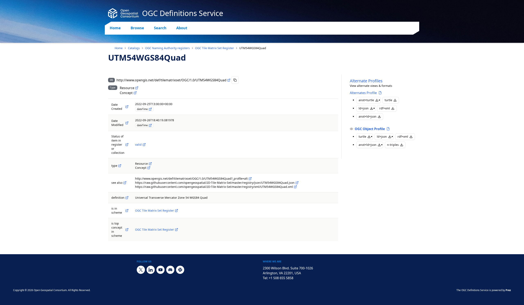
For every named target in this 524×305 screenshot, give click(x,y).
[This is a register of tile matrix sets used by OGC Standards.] (176, 210)
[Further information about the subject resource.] (124, 182)
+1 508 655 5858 (281, 278)
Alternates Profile (363, 93)
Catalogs (134, 48)
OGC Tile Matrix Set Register (214, 48)
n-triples (393, 145)
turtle (388, 100)
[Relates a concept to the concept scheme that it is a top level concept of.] (127, 229)
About (181, 27)
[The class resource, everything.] (136, 88)
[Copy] (235, 80)
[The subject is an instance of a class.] (119, 165)
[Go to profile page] (380, 92)
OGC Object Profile (370, 129)
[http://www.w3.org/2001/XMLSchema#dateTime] (150, 109)
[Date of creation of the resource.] (127, 106)
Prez (508, 290)
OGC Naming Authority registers (167, 48)
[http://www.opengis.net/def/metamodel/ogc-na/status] (127, 144)
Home (115, 27)
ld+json (364, 108)
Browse (137, 27)
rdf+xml (384, 108)
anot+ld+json (367, 116)
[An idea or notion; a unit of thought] (135, 92)
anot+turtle (366, 100)
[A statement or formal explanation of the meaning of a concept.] (127, 197)
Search (160, 27)
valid (138, 144)
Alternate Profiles (366, 81)
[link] (252, 48)
